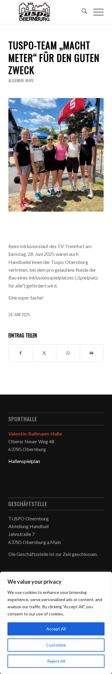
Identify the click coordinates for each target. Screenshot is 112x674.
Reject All (56, 661)
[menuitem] (81, 12)
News (29, 80)
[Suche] (81, 12)
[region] (56, 623)
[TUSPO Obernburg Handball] (46, 12)
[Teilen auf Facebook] (20, 353)
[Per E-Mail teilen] (91, 353)
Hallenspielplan (24, 461)
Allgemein (16, 80)
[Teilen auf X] (44, 353)
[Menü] (95, 12)
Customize (56, 644)
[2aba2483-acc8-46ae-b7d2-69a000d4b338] (56, 155)
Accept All (56, 628)
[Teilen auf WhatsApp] (68, 353)
